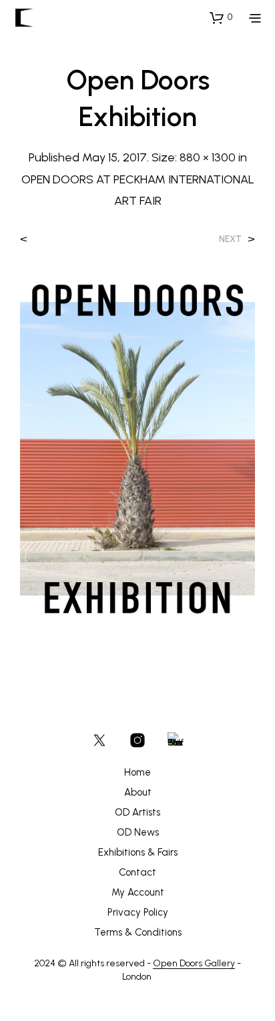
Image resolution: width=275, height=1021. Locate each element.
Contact (137, 872)
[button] (221, 17)
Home (137, 772)
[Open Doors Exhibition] (137, 447)
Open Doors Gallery (194, 963)
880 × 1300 (208, 157)
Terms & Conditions (138, 932)
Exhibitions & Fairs (138, 852)
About (138, 792)
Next (230, 239)
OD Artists (137, 812)
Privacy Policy (137, 912)
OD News (138, 832)
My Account (137, 892)
